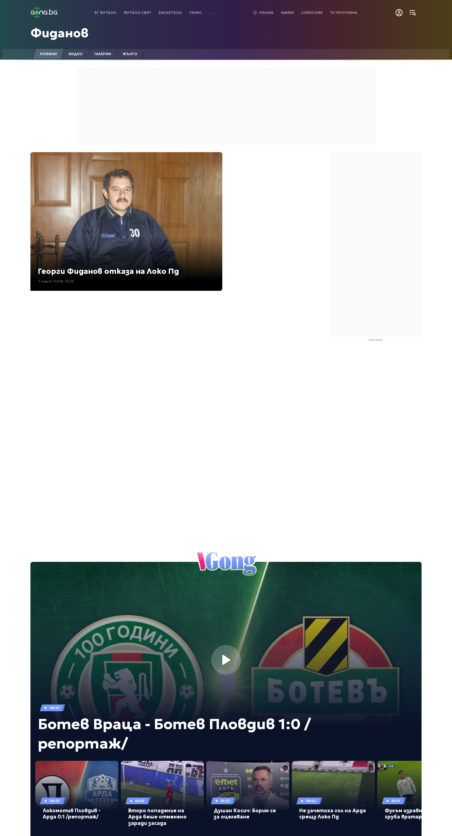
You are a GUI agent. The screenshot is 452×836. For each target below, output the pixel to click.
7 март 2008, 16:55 (56, 281)
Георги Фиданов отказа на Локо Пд (108, 271)
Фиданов (60, 33)
